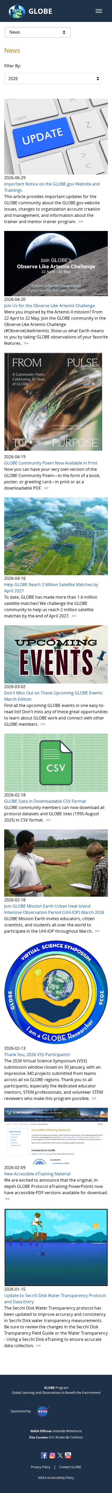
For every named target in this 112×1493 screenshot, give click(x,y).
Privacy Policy (40, 1467)
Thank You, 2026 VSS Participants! (37, 1054)
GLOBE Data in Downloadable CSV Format (45, 801)
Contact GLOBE (70, 1467)
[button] (99, 11)
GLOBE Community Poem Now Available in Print (51, 463)
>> (80, 221)
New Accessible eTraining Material (37, 1174)
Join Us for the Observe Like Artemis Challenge (49, 305)
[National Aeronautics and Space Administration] (42, 1411)
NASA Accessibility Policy (56, 1478)
